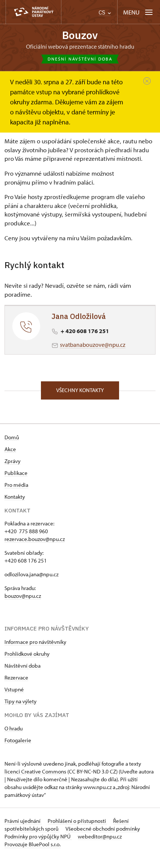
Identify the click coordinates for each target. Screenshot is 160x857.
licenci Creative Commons (35, 771)
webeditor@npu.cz (100, 836)
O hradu (13, 728)
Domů (11, 437)
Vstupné (14, 689)
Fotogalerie (17, 740)
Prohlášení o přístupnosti (77, 820)
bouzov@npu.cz (22, 595)
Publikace (16, 472)
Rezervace (16, 677)
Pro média (16, 484)
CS (103, 12)
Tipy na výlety (20, 701)
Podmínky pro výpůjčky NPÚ (38, 836)
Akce (10, 449)
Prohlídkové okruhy (26, 653)
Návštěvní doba (22, 665)
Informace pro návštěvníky (35, 641)
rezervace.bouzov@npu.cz (34, 538)
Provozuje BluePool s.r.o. (32, 844)
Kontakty (14, 496)
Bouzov (80, 35)
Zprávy (12, 461)
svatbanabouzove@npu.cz (92, 344)
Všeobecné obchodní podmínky (102, 828)
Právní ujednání (23, 820)
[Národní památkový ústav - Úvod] (33, 12)
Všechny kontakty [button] (80, 390)
